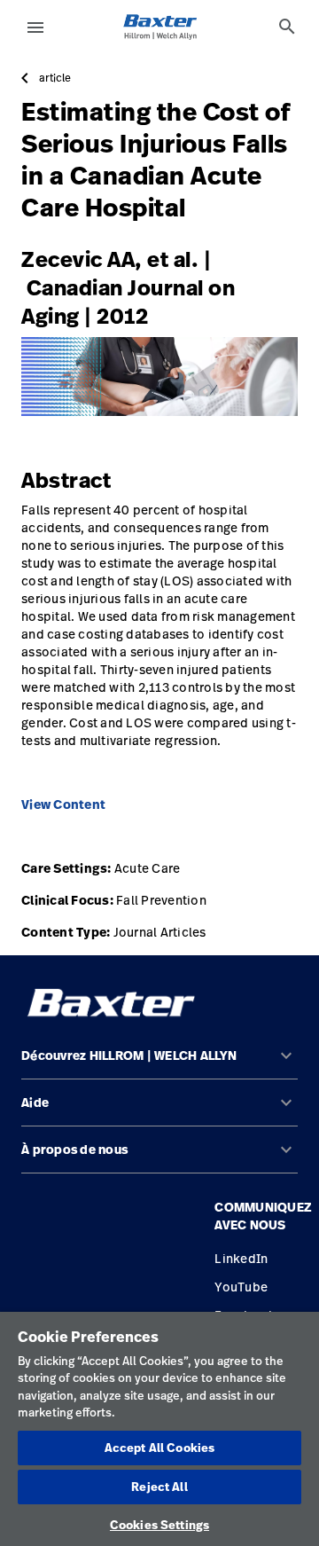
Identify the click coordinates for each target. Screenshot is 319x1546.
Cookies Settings (159, 1525)
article (55, 78)
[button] (159, 1063)
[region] (159, 1429)
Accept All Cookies (159, 1448)
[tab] (287, 26)
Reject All (159, 1487)
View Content (63, 804)
